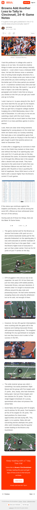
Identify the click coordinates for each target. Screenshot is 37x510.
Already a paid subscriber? (18, 485)
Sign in (33, 2)
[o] (18, 263)
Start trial (18, 481)
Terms (24, 501)
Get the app (26, 504)
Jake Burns (9, 27)
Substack (11, 508)
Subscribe (26, 2)
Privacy (20, 501)
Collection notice (31, 501)
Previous (7, 494)
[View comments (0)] (9, 33)
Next (31, 494)
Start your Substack (15, 504)
